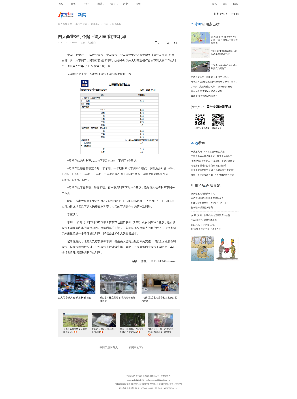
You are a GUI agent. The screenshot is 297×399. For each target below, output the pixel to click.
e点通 (100, 3)
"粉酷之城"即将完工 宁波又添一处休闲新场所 (213, 161)
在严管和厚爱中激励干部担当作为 (207, 198)
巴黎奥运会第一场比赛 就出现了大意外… (211, 77)
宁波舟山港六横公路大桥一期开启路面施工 (211, 156)
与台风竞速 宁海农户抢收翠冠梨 (206, 91)
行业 (125, 3)
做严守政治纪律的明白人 (203, 193)
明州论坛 (198, 186)
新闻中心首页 (136, 347)
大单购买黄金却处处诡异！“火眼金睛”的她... (212, 86)
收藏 (235, 3)
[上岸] (202, 260)
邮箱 (224, 3)
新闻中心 (95, 24)
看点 (198, 143)
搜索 (214, 3)
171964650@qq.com (167, 261)
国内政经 (116, 24)
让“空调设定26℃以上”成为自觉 (206, 229)
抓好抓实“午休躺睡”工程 (203, 225)
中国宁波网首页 (108, 347)
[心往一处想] (227, 260)
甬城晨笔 (213, 186)
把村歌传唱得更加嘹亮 (202, 207)
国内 (106, 24)
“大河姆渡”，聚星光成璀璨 (204, 220)
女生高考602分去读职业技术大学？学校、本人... (214, 82)
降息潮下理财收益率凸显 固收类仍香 (208, 165)
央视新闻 (92, 42)
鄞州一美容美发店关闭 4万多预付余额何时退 (212, 175)
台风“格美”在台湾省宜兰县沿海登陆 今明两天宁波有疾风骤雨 (224, 40)
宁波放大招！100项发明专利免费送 (208, 151)
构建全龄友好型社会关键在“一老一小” (209, 203)
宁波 (86, 3)
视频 (138, 3)
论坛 (112, 3)
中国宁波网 (81, 24)
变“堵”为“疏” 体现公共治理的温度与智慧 (210, 215)
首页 (60, 3)
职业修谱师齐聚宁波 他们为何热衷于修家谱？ (213, 170)
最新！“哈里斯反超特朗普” (204, 96)
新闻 (73, 3)
